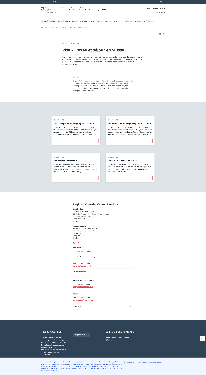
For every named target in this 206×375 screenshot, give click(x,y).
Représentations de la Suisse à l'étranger (117, 339)
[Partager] (164, 34)
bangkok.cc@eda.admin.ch (83, 287)
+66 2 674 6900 (78, 251)
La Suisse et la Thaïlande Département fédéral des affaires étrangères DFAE (87, 9)
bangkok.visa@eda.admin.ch (83, 300)
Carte (75, 243)
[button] (48, 21)
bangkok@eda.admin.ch (82, 266)
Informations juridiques (49, 371)
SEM (74, 77)
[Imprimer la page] (160, 34)
